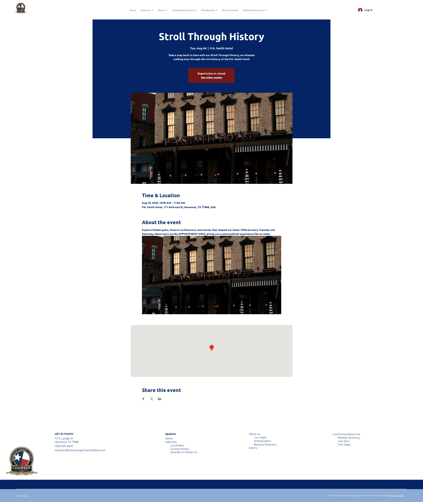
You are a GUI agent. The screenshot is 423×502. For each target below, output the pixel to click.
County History (179, 449)
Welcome (171, 442)
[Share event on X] (151, 399)
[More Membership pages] (216, 10)
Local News (177, 445)
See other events (211, 77)
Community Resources (346, 434)
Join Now (343, 441)
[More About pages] (167, 10)
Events (253, 448)
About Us (254, 434)
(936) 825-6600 (64, 446)
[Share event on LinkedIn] (159, 399)
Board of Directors (265, 444)
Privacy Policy (22, 496)
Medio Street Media (395, 495)
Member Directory (349, 437)
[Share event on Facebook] (143, 399)
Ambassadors (262, 441)
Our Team (260, 437)
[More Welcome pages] (153, 10)
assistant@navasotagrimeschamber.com (80, 450)
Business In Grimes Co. (184, 452)
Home (169, 438)
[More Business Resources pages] (266, 10)
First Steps (344, 444)
